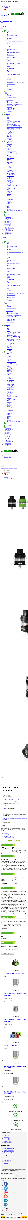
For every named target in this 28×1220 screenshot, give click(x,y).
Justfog (13, 57)
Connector (9, 191)
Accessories (9, 141)
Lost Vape (10, 63)
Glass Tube (9, 147)
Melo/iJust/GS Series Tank (13, 125)
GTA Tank (9, 135)
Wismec (9, 86)
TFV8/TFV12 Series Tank (13, 121)
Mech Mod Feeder (11, 165)
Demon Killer (15, 41)
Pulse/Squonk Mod (11, 105)
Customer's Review (8, 836)
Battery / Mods (9, 100)
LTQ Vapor (17, 63)
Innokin (12, 55)
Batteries (9, 187)
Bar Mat (9, 180)
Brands (7, 31)
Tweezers (9, 167)
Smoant (18, 74)
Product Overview (8, 835)
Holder (8, 195)
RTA (8, 117)
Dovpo (21, 41)
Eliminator (9, 152)
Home (5, 477)
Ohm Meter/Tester (11, 151)
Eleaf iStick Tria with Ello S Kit (14, 973)
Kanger (8, 60)
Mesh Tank (9, 138)
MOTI (8, 66)
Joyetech (9, 57)
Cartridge (9, 145)
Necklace (9, 194)
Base (8, 155)
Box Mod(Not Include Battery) (14, 104)
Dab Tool (9, 207)
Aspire (4, 21)
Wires (8, 166)
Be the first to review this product (11, 799)
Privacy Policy (7, 1141)
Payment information (9, 1148)
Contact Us (6, 1137)
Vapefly (13, 84)
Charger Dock (10, 158)
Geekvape (9, 49)
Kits (6, 93)
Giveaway (6, 833)
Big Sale (8, 221)
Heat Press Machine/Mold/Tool (14, 210)
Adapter (9, 159)
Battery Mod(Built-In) (12, 102)
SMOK (9, 74)
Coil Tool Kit (10, 171)
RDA (8, 118)
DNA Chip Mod (11, 108)
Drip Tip (9, 184)
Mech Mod (9, 107)
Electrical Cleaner (11, 188)
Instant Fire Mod (11, 109)
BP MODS (9, 38)
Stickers (9, 192)
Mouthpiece (10, 148)
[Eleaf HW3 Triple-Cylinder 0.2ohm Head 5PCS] (15, 988)
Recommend (8, 224)
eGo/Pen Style (10, 178)
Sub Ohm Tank (10, 129)
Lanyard (9, 201)
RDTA (8, 120)
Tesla (8, 77)
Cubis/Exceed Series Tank (13, 122)
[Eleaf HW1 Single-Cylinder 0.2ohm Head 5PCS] (15, 1014)
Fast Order (7, 225)
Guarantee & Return (9, 1151)
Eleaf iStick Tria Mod (11, 1045)
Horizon (18, 52)
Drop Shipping (7, 1160)
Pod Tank (9, 139)
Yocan (9, 89)
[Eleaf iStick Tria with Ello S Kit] (15, 967)
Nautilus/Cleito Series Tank (13, 128)
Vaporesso (10, 82)
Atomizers (7, 114)
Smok (11, 21)
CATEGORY (4, 26)
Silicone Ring (10, 199)
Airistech (14, 35)
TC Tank (9, 131)
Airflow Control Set (12, 185)
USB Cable (10, 196)
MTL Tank (9, 134)
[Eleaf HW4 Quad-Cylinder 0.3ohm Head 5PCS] (15, 1060)
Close (2, 28)
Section (8, 205)
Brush (8, 206)
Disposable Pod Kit (11, 97)
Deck (8, 149)
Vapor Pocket (10, 170)
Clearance (8, 222)
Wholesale (6, 1158)
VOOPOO (17, 82)
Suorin (14, 74)
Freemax (9, 46)
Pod (7, 219)
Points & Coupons (8, 1139)
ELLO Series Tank (11, 124)
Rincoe (8, 71)
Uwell (7, 21)
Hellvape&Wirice (11, 52)
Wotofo (13, 86)
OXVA (12, 68)
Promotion (8, 217)
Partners (6, 1163)
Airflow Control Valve (12, 153)
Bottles (8, 189)
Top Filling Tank (11, 132)
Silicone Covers (11, 174)
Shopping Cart (4, 22)
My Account (7, 4)
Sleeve (8, 163)
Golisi (13, 49)
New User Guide (8, 1152)
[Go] (2, 466)
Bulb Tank (9, 136)
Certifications (7, 1161)
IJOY (8, 55)
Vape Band (9, 160)
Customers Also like (9, 837)
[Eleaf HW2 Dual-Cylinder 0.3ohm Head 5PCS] (15, 1086)
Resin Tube (9, 183)
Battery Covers (10, 173)
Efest (11, 43)
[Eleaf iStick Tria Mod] (15, 1040)
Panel (8, 203)
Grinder (9, 209)
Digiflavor (9, 41)
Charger (9, 156)
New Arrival (9, 212)
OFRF (8, 68)
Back (8, 32)
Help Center (7, 6)
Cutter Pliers (10, 181)
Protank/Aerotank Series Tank (14, 127)
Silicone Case (10, 176)
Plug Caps (9, 177)
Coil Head (9, 144)
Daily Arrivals (9, 218)
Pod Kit (9, 95)
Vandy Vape (4, 468)
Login (4, 808)
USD (6, 8)
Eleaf (8, 43)
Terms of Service (8, 1142)
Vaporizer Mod (10, 111)
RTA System (10, 162)
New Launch (9, 214)
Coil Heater (10, 202)
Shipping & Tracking (9, 1150)
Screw (8, 198)
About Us (6, 1135)
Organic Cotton (10, 169)
